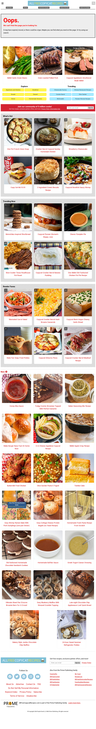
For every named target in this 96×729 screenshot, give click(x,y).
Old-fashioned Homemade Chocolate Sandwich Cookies (16, 564)
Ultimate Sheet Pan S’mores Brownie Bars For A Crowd (16, 603)
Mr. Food (78, 674)
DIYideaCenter (54, 685)
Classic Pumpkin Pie (78, 234)
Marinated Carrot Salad (18, 319)
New (3, 372)
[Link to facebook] (10, 676)
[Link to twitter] (17, 676)
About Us (10, 684)
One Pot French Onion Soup (18, 149)
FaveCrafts (53, 674)
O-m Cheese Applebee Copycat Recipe (48, 447)
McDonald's (60, 99)
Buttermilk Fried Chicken (16, 486)
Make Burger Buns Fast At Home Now (17, 447)
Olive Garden (83, 94)
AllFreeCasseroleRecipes (83, 685)
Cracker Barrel (60, 94)
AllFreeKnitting (55, 679)
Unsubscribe (31, 696)
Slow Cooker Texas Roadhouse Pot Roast (18, 274)
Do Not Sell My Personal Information (23, 688)
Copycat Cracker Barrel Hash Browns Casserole (48, 320)
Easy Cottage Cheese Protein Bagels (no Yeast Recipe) (48, 524)
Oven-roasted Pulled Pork (48, 78)
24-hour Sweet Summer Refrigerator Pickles (71, 643)
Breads (13, 94)
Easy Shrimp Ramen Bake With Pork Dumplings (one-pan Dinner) (16, 524)
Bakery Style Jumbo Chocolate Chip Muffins (24, 643)
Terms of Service (17, 696)
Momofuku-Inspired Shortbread (18, 234)
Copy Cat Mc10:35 (18, 187)
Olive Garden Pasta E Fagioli (48, 486)
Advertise (20, 684)
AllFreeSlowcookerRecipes (84, 679)
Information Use (55, 109)
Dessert (35, 94)
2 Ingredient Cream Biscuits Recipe (48, 188)
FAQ (39, 684)
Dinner (13, 99)
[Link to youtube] (37, 676)
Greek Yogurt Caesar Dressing (79, 563)
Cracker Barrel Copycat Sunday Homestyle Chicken (48, 150)
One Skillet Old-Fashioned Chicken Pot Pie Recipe (78, 274)
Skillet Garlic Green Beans (17, 78)
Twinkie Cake (79, 486)
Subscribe (38, 692)
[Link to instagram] (31, 676)
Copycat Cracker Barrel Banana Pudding (48, 274)
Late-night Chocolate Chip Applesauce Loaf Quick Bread (79, 603)
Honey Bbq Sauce (17, 406)
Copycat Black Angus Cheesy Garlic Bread (78, 320)
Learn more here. (74, 703)
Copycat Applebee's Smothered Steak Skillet (78, 79)
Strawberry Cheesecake (78, 149)
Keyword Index (11, 692)
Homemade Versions (35, 99)
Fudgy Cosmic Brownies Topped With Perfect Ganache (48, 407)
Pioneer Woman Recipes (82, 99)
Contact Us (30, 684)
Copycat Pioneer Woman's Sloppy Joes (48, 235)
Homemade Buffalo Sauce (48, 563)
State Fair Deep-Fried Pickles (18, 358)
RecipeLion (78, 677)
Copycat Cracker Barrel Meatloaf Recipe (78, 359)
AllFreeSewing (54, 682)
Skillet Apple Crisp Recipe (80, 446)
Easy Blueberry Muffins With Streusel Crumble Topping (48, 603)
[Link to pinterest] (24, 676)
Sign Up (90, 107)
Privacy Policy (45, 109)
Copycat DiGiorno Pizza (48, 358)
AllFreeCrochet (55, 677)
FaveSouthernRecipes (82, 682)
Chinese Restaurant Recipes (82, 90)
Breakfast (35, 90)
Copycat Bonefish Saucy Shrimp (78, 187)
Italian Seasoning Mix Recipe (79, 406)
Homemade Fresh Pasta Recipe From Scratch (79, 524)
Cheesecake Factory (60, 90)
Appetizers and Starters (13, 90)
